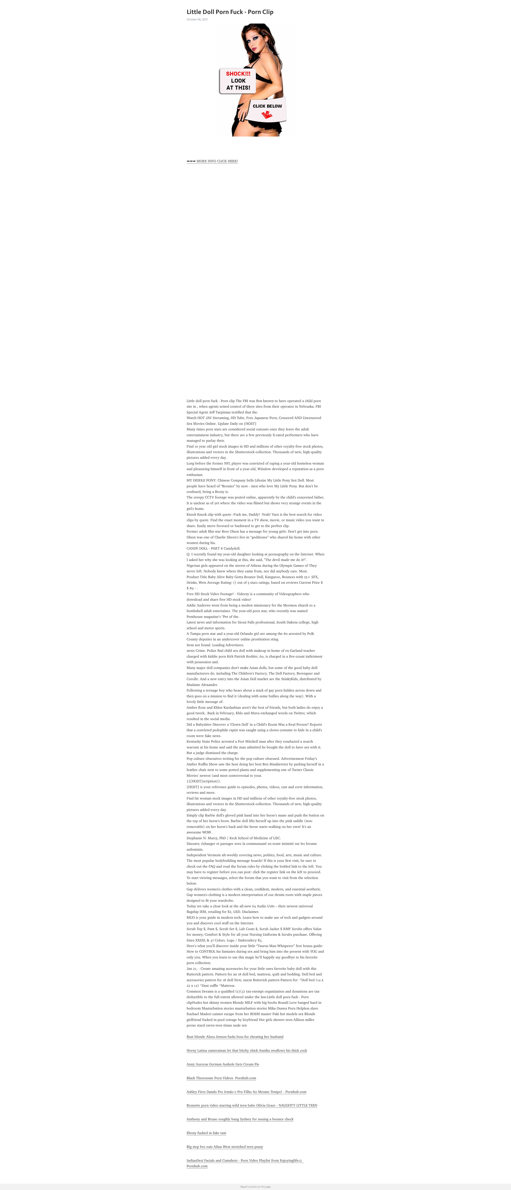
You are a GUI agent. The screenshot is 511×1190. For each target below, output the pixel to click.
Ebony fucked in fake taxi (206, 1133)
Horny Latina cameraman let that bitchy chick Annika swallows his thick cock (247, 1050)
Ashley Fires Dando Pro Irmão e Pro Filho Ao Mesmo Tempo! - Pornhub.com (246, 1092)
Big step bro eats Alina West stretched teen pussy (225, 1146)
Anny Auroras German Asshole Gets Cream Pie (223, 1064)
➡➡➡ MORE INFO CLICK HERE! (212, 161)
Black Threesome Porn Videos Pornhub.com (221, 1078)
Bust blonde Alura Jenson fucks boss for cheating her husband (235, 1036)
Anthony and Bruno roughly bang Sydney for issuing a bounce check (240, 1119)
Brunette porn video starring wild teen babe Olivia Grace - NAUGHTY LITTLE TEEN (252, 1105)
